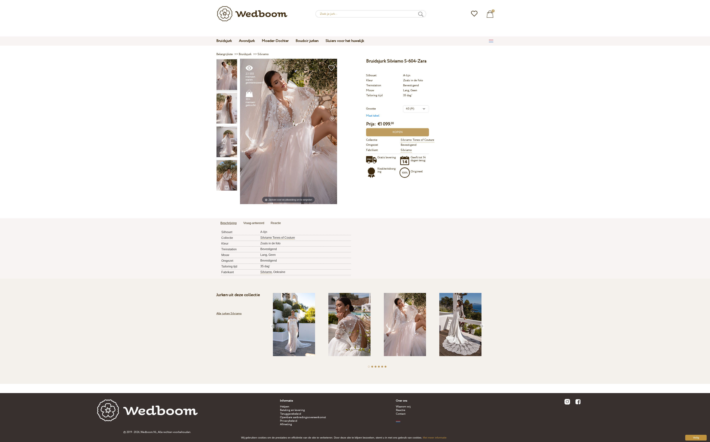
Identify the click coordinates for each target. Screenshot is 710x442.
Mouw (370, 90)
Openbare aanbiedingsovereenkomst (303, 417)
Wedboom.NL (149, 432)
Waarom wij (403, 407)
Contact (400, 414)
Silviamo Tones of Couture (417, 140)
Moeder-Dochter (275, 41)
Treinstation (373, 85)
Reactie (400, 410)
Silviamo (406, 150)
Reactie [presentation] (276, 223)
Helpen (284, 407)
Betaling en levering (292, 410)
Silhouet (371, 75)
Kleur (369, 80)
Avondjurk (247, 41)
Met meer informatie (435, 437)
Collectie (371, 140)
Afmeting (286, 424)
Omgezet (372, 145)
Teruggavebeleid (290, 414)
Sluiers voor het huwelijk (345, 41)
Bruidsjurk (224, 41)
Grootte (371, 108)
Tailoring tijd (374, 95)
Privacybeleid (288, 421)
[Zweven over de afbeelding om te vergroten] (288, 131)
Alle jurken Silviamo (229, 313)
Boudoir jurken (307, 41)
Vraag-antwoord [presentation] (253, 223)
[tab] (228, 223)
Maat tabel (372, 116)
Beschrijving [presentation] (228, 223)
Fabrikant (372, 150)
